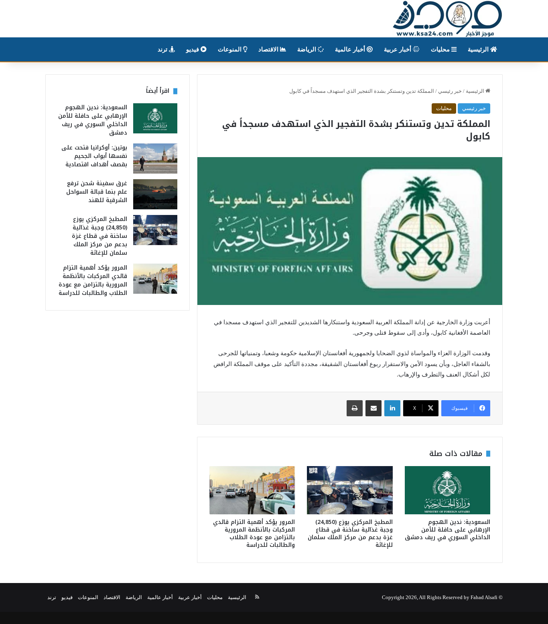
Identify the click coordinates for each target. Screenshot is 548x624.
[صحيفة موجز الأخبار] (447, 18)
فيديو (193, 49)
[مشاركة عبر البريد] (373, 408)
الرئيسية (479, 49)
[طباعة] (355, 408)
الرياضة (307, 49)
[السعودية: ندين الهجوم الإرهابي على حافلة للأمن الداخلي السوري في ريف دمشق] (447, 490)
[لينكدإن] (392, 408)
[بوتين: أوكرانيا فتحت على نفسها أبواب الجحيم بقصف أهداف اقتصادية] (155, 158)
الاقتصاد (269, 49)
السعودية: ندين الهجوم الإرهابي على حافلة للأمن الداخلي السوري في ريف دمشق (447, 530)
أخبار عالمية (351, 49)
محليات (441, 49)
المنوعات (230, 49)
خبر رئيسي (450, 91)
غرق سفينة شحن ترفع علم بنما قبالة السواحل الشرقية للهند (96, 192)
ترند (163, 49)
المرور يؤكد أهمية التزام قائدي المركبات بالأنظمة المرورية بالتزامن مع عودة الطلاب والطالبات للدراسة (254, 533)
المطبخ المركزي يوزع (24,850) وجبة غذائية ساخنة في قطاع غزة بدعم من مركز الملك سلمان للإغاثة (350, 533)
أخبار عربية (398, 49)
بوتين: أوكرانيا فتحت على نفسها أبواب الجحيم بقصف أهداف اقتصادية (94, 156)
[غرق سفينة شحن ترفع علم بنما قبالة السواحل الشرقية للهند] (155, 194)
